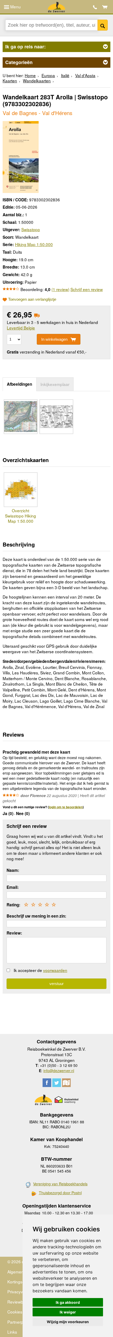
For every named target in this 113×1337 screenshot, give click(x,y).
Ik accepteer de (40, 970)
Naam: (13, 870)
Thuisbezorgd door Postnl (60, 1192)
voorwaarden (55, 970)
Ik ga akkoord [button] (68, 1302)
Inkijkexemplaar (54, 384)
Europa (48, 75)
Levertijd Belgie (21, 328)
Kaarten (10, 80)
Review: (14, 933)
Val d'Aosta (85, 75)
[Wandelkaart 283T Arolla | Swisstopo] (21, 156)
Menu (15, 6)
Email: (13, 887)
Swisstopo (30, 229)
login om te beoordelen (66, 807)
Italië (65, 75)
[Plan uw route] (66, 1082)
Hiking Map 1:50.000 (34, 244)
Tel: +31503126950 (95, 7)
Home (30, 75)
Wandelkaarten (37, 80)
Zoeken (102, 25)
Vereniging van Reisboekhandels (60, 1183)
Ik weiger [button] (68, 1312)
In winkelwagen (54, 339)
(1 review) (60, 289)
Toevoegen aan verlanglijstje (32, 299)
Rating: (13, 905)
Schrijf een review (86, 289)
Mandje (105, 7)
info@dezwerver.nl (58, 1070)
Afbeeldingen (19, 384)
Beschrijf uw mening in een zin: (36, 916)
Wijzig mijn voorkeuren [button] (68, 1321)
